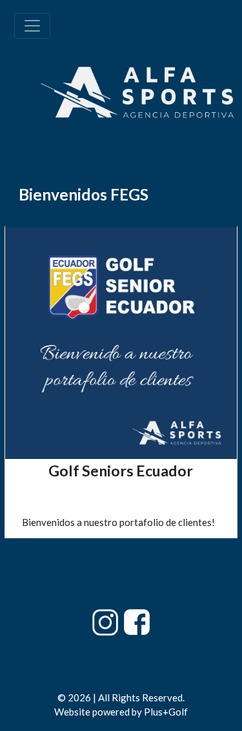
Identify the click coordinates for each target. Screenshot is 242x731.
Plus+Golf (166, 711)
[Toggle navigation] (32, 26)
